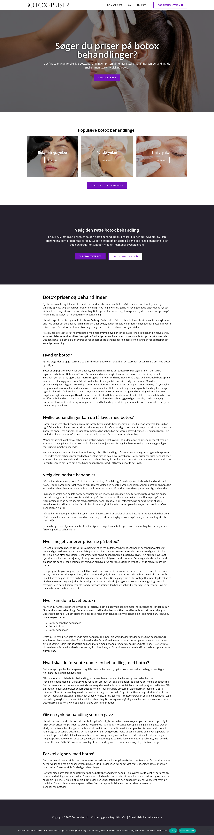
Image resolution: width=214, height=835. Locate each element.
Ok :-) (173, 830)
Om (129, 5)
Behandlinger (114, 5)
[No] (209, 830)
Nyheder (141, 5)
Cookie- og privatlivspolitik (105, 817)
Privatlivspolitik (187, 830)
